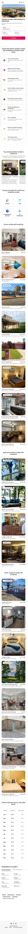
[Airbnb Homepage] (3, 2)
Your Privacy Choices (17, 927)
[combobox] (13, 29)
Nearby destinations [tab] (6, 869)
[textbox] (7, 34)
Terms (10, 927)
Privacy (6, 927)
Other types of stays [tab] (17, 869)
